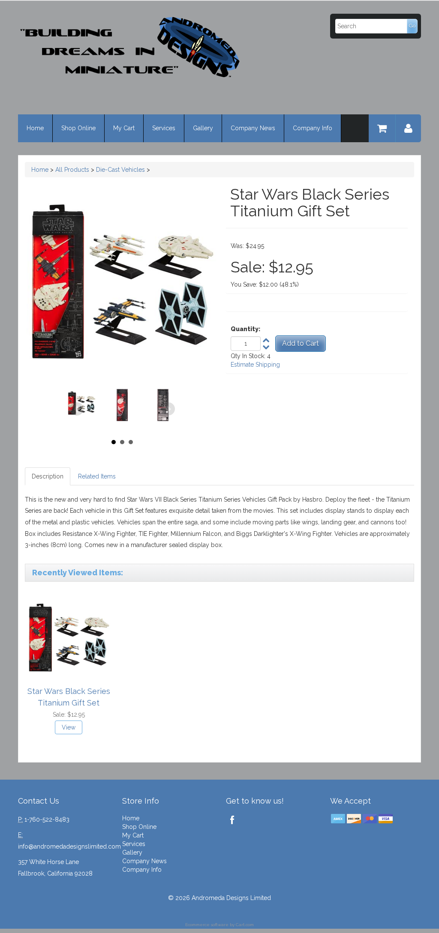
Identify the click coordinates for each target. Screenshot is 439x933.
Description (47, 476)
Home (35, 128)
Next (168, 409)
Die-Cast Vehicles (120, 169)
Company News (253, 128)
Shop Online (78, 128)
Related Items (97, 476)
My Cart (124, 128)
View (68, 727)
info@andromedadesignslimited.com (69, 846)
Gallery (203, 128)
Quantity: (245, 329)
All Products (72, 169)
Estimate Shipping (255, 364)
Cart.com (245, 924)
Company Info (312, 128)
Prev (77, 409)
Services (163, 128)
